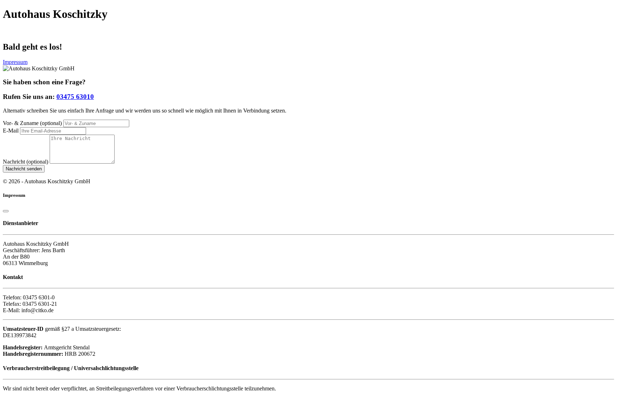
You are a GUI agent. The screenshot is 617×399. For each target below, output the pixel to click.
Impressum (15, 62)
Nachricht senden (24, 168)
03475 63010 (75, 96)
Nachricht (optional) (25, 162)
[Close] (6, 211)
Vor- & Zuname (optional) (32, 123)
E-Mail (11, 131)
